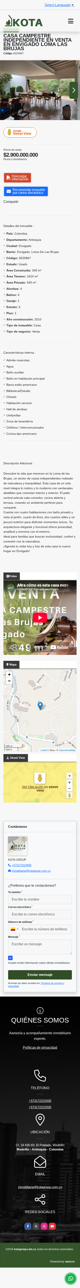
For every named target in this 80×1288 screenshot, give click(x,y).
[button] (2, 110)
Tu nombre (15, 892)
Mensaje (14, 936)
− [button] (9, 681)
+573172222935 (21, 865)
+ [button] (9, 674)
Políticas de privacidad (40, 1047)
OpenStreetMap (67, 750)
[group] (40, 90)
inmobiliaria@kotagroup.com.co (31, 870)
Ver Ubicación (33, 787)
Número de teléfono (20, 922)
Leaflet (44, 750)
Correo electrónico (20, 907)
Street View (22, 132)
